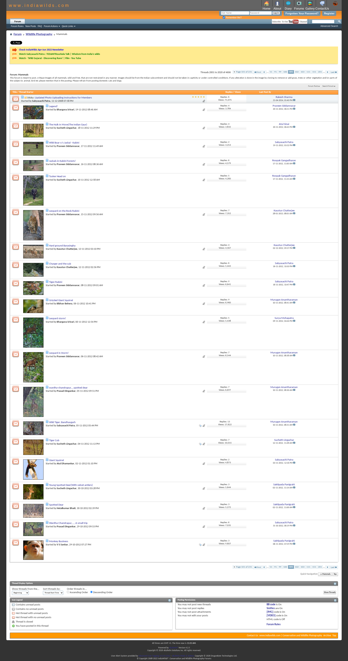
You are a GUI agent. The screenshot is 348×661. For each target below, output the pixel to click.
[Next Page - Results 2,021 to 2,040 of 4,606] (327, 72)
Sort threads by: (51, 589)
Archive (327, 635)
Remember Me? (233, 17)
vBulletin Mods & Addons (183, 656)
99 (280, 72)
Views (238, 92)
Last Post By (265, 92)
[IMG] (270, 612)
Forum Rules (17, 26)
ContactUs (322, 8)
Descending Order (103, 592)
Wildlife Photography (39, 34)
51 (271, 72)
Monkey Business (58, 541)
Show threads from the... (25, 589)
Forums (299, 8)
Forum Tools (313, 86)
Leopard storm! (57, 318)
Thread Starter (26, 92)
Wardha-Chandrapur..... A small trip (68, 523)
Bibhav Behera (64, 303)
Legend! (53, 106)
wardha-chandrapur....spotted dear (68, 388)
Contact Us (252, 635)
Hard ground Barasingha (62, 245)
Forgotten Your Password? (302, 13)
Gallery (310, 8)
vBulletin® (173, 648)
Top (335, 574)
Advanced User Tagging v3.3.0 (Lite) (154, 656)
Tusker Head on (57, 176)
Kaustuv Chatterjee (67, 249)
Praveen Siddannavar (68, 146)
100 (285, 72)
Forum (17, 21)
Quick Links (67, 26)
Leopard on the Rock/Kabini (64, 211)
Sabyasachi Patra (41, 101)
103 (302, 72)
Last (332, 72)
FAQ (40, 26)
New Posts (30, 26)
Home (266, 8)
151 (314, 72)
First (259, 72)
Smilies (271, 608)
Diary (288, 8)
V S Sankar (62, 544)
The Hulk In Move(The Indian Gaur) (68, 124)
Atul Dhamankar (65, 463)
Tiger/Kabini (55, 282)
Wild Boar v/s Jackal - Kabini (64, 143)
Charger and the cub (60, 264)
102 (297, 72)
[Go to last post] (294, 100)
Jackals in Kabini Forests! (62, 161)
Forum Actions (51, 26)
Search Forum (328, 86)
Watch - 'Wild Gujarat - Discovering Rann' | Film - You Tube (50, 58)
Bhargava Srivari (65, 109)
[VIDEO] (271, 615)
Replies (229, 92)
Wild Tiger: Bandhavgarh (62, 422)
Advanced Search (329, 26)
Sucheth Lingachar (66, 128)
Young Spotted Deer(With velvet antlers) (71, 485)
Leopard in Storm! (59, 353)
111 (308, 72)
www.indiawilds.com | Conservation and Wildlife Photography (290, 635)
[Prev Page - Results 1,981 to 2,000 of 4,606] (264, 72)
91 (275, 72)
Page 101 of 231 (244, 72)
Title (15, 92)
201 (320, 72)
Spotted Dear (56, 505)
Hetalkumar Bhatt (66, 508)
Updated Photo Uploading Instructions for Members (63, 97)
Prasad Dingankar (66, 391)
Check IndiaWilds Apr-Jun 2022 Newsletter (41, 49)
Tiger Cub (54, 440)
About (277, 8)
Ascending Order (78, 592)
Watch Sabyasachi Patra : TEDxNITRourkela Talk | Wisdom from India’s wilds (59, 54)
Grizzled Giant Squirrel (61, 300)
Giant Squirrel (56, 460)
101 (291, 72)
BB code (271, 604)
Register (329, 13)
